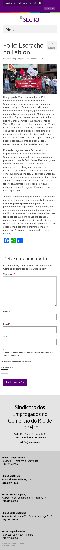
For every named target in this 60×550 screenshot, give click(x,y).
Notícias (34, 59)
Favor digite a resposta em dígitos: (16, 362)
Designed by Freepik (8, 546)
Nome (6, 311)
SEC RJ (11, 59)
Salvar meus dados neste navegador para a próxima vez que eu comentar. (28, 354)
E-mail (6, 324)
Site (5, 336)
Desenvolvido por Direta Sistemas (13, 544)
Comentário (9, 274)
